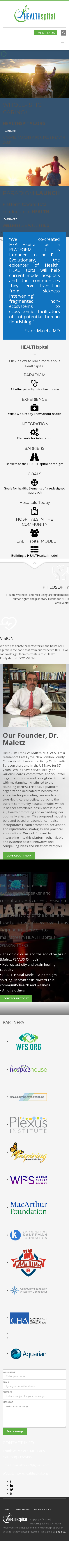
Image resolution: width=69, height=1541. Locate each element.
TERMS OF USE (21, 1509)
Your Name (9, 1372)
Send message (14, 1431)
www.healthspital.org (32, 1473)
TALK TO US (45, 33)
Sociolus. (61, 1531)
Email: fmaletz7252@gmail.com (26, 1465)
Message (8, 1402)
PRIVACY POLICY (42, 1509)
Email (6, 1382)
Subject (7, 1392)
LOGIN (6, 1509)
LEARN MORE (10, 131)
